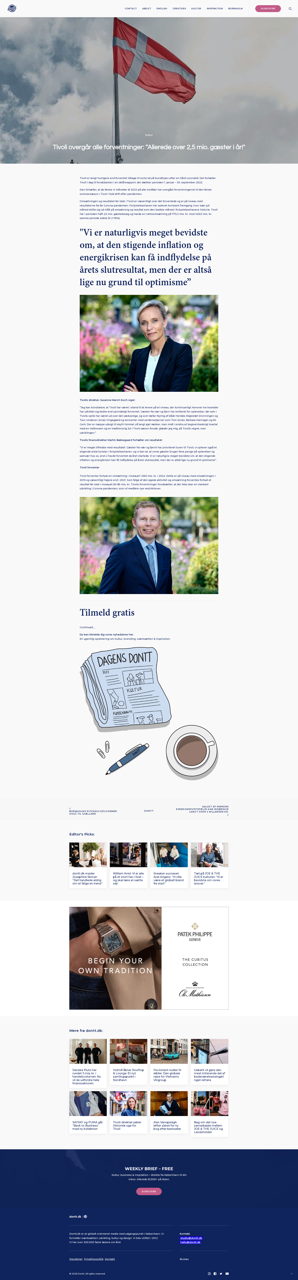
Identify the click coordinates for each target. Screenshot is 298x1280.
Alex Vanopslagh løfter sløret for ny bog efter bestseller (167, 1125)
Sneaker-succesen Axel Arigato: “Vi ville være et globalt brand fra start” (168, 878)
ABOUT (146, 8)
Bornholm (235, 8)
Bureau (184, 1259)
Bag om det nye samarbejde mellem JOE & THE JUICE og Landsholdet (208, 1127)
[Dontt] (11, 8)
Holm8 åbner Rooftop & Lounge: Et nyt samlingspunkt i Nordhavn (128, 1075)
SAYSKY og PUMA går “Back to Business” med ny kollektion (87, 1125)
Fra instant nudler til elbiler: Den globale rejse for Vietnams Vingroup (167, 1075)
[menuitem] (130, 8)
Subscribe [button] (149, 1191)
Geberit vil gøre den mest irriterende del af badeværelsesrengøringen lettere (209, 1075)
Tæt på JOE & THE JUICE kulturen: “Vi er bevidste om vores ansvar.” (208, 878)
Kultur (196, 8)
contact (131, 8)
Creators (179, 8)
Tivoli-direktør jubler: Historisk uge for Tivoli (127, 1125)
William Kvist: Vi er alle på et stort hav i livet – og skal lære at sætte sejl (128, 878)
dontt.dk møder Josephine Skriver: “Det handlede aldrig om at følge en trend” (87, 878)
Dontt (149, 811)
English (162, 8)
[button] (290, 8)
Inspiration (215, 8)
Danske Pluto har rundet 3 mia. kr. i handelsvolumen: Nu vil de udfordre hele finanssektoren (86, 1076)
